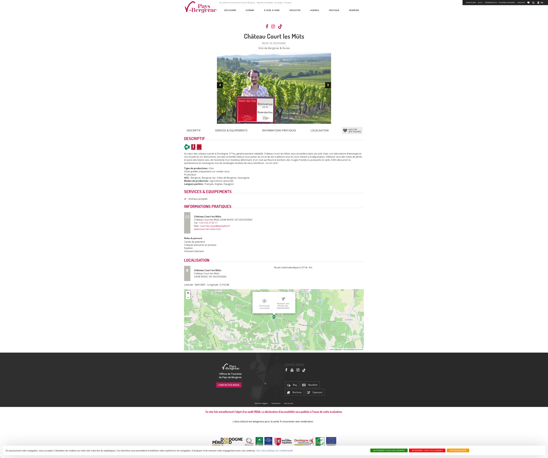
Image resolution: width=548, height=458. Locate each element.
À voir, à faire (272, 10)
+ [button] (188, 293)
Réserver (354, 10)
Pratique (334, 10)
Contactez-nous (228, 385)
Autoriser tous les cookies (389, 450)
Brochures (297, 392)
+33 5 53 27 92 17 (208, 222)
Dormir (250, 10)
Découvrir (230, 10)
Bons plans (471, 2)
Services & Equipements (231, 130)
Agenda (314, 10)
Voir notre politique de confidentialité (274, 450)
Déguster (295, 10)
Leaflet (331, 349)
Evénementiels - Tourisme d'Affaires (500, 2)
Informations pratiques (279, 130)
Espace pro (317, 392)
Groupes (521, 2)
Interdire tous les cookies (427, 450)
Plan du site (288, 403)
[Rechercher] (533, 2)
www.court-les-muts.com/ (208, 229)
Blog (480, 2)
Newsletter (313, 385)
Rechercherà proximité (264, 307)
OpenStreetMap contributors (353, 349)
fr (541, 2)
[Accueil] (200, 7)
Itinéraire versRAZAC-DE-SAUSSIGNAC (283, 305)
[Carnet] (528, 2)
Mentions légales (261, 403)
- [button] (188, 297)
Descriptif (194, 130)
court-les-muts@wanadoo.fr (215, 226)
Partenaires (276, 403)
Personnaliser (458, 450)
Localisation (320, 130)
